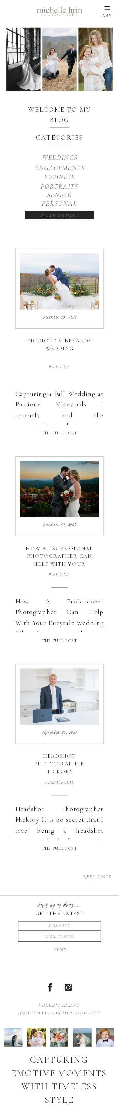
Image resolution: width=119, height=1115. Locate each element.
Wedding (59, 367)
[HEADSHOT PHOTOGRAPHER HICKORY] (59, 697)
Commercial (59, 782)
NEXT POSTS (97, 877)
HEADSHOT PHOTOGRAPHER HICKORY (59, 764)
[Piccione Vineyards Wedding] (59, 281)
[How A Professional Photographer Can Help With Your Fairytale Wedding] (59, 489)
